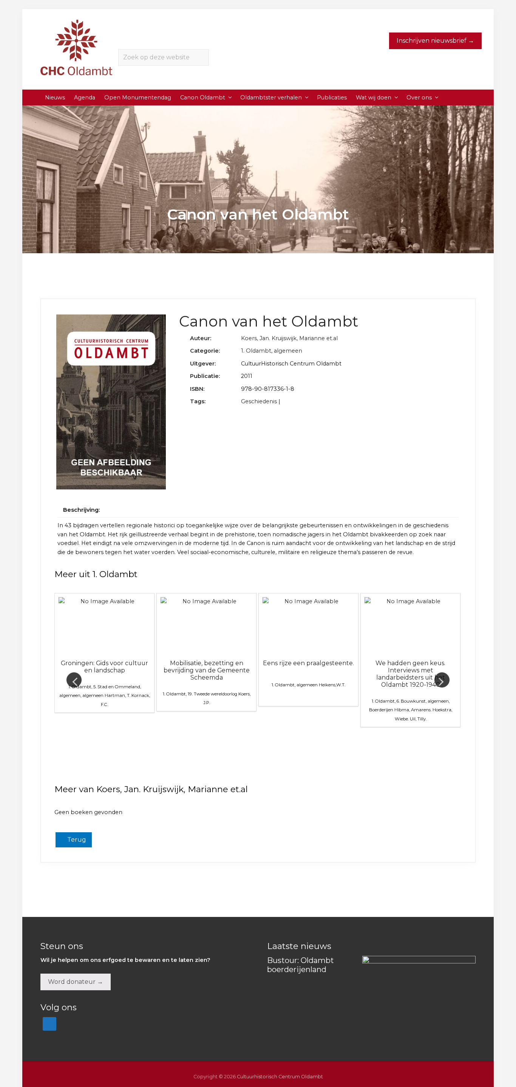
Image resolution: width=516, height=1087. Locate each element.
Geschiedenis (259, 401)
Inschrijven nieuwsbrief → (435, 40)
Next (442, 680)
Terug (76, 839)
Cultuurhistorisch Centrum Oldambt (280, 1076)
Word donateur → (75, 981)
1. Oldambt (256, 350)
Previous (74, 680)
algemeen (288, 350)
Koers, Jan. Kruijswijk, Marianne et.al (289, 338)
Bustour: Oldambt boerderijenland (300, 965)
